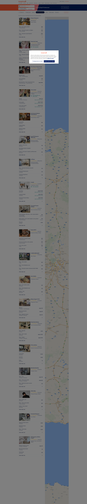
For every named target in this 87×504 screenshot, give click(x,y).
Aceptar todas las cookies (49, 61)
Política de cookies (50, 58)
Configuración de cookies (38, 61)
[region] (44, 57)
